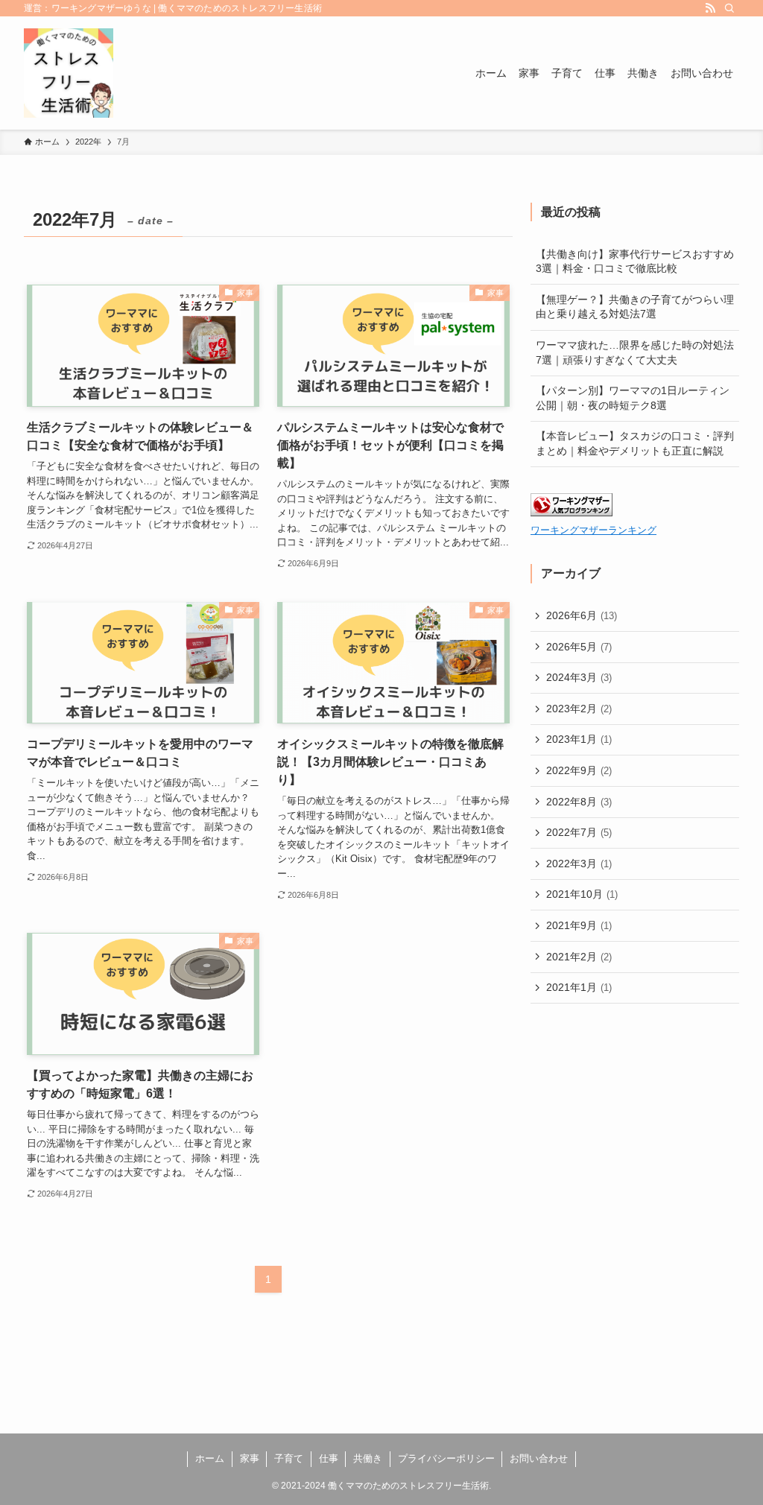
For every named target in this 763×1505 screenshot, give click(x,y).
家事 (249, 1458)
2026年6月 (581, 615)
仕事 (328, 1458)
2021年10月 (582, 894)
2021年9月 (579, 925)
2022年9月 (579, 770)
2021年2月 (579, 957)
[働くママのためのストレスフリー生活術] (68, 73)
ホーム (209, 1458)
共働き (367, 1458)
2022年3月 (579, 863)
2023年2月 (579, 709)
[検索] (729, 8)
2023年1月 (579, 739)
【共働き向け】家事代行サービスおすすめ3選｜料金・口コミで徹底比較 (635, 261)
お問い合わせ (539, 1458)
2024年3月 (579, 677)
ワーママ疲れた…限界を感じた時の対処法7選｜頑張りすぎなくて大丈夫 (635, 352)
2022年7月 (579, 832)
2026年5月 (579, 647)
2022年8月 (579, 802)
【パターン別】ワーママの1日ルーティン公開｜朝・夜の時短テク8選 (632, 397)
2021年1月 (579, 987)
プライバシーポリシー (446, 1458)
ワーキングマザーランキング (593, 530)
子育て (288, 1458)
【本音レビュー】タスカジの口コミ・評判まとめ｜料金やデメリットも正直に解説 (635, 443)
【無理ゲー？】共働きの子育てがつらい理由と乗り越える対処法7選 (635, 307)
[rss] (710, 8)
